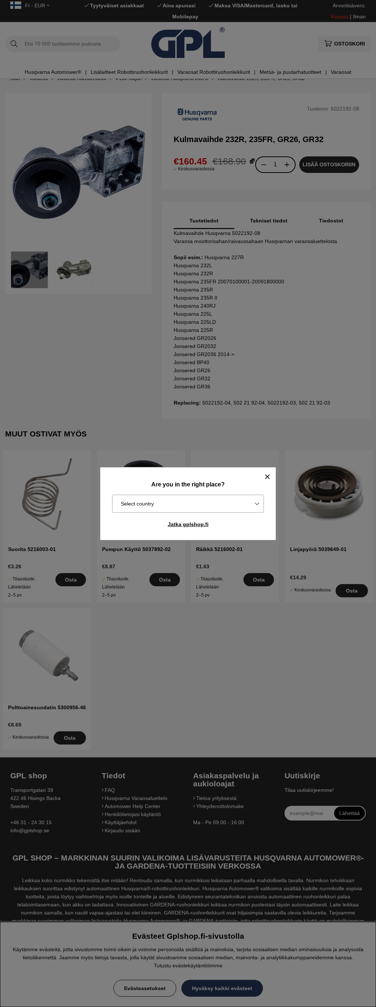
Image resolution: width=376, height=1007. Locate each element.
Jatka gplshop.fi (188, 524)
